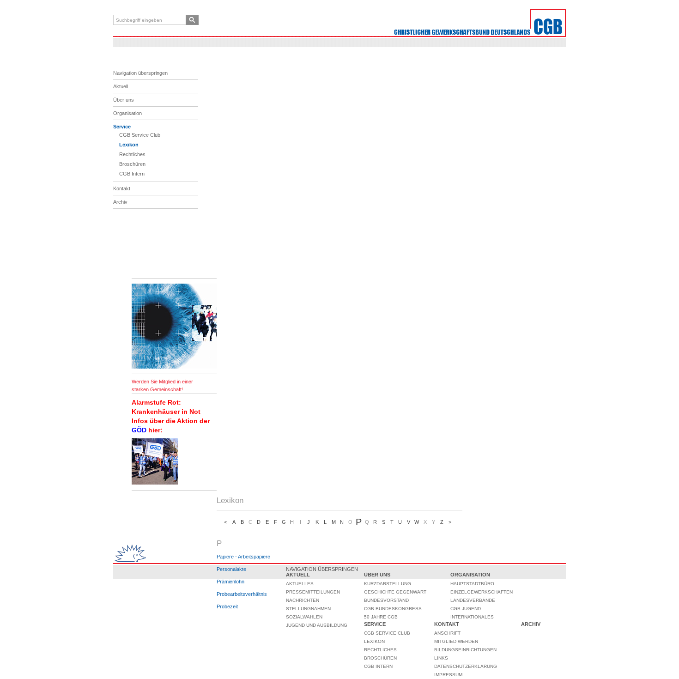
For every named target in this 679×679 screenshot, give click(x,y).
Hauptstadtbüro (472, 583)
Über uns (123, 100)
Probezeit (227, 606)
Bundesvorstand (386, 600)
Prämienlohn (230, 581)
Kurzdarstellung (387, 583)
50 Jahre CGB (381, 616)
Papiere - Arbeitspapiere (243, 556)
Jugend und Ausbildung (316, 625)
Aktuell (120, 86)
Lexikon (129, 144)
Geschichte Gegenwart (395, 591)
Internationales (472, 616)
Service (122, 126)
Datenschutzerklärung (465, 666)
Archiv (120, 202)
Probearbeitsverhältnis (242, 594)
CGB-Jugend (465, 608)
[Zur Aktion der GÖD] (155, 482)
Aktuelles (300, 583)
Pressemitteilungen (313, 591)
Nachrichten (302, 600)
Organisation (127, 113)
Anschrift (447, 633)
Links (441, 658)
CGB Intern (132, 173)
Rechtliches (132, 154)
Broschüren (132, 164)
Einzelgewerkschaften (481, 591)
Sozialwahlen (304, 616)
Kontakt (121, 188)
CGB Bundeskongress (393, 608)
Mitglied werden (456, 641)
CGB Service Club (139, 135)
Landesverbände (472, 600)
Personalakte (231, 569)
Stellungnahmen (308, 608)
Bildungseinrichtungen (465, 649)
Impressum (448, 674)
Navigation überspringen (140, 73)
